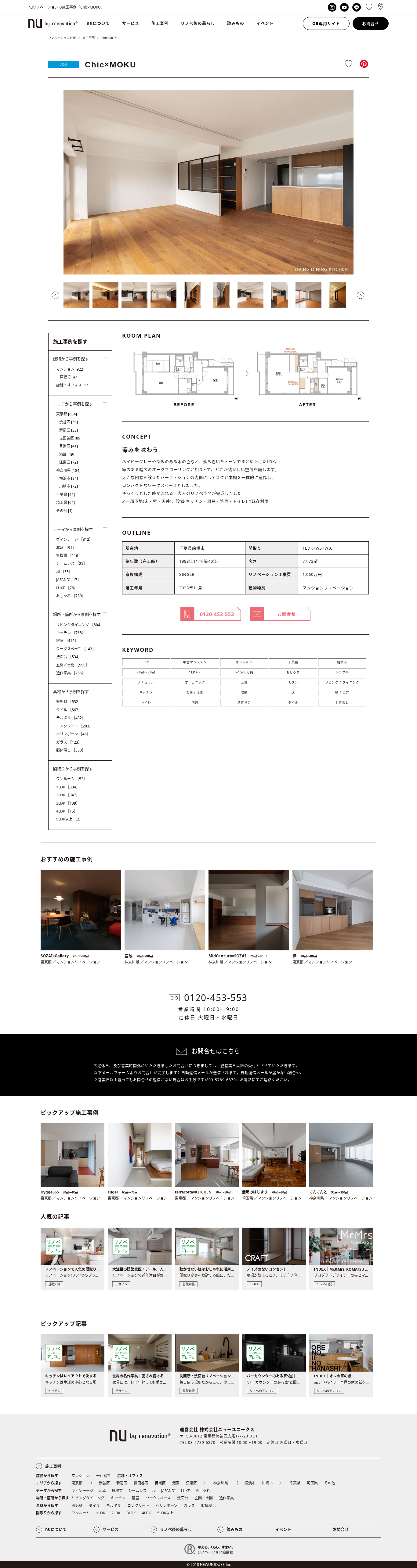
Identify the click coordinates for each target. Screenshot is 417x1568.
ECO (63, 64)
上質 (244, 682)
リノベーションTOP (62, 38)
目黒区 (68, 446)
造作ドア (244, 702)
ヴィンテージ (74, 539)
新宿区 (68, 430)
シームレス (71, 563)
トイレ (146, 702)
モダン (293, 682)
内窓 (195, 702)
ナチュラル (146, 682)
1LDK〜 (195, 672)
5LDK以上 (69, 819)
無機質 (69, 555)
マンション (244, 662)
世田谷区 (70, 438)
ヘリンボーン (73, 734)
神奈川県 (68, 470)
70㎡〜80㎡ (146, 672)
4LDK (67, 811)
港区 (66, 454)
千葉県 (293, 662)
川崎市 (68, 486)
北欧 (66, 547)
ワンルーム (71, 778)
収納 (244, 692)
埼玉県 (65, 502)
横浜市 (68, 478)
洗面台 (69, 656)
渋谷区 (68, 422)
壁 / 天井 (342, 692)
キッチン (146, 692)
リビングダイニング (80, 624)
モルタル (70, 717)
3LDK (68, 803)
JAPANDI (68, 579)
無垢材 (69, 701)
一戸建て (67, 377)
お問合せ (370, 23)
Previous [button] (55, 295)
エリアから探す (49, 1483)
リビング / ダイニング (342, 682)
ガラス (69, 742)
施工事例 (160, 23)
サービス (130, 23)
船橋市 (342, 662)
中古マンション (195, 662)
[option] (208, 182)
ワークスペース (76, 648)
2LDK (68, 795)
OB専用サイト (326, 23)
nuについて (98, 23)
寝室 (67, 640)
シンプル (342, 672)
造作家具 (70, 673)
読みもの (235, 23)
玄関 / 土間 (195, 692)
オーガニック (195, 682)
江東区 (68, 462)
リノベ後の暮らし (198, 23)
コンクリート (74, 726)
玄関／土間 (72, 665)
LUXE (67, 587)
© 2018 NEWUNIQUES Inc (209, 1564)
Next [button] (360, 295)
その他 (64, 510)
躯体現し (342, 702)
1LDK (68, 787)
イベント (265, 23)
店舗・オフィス (72, 385)
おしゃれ (293, 672)
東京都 (66, 414)
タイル (293, 702)
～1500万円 (244, 672)
